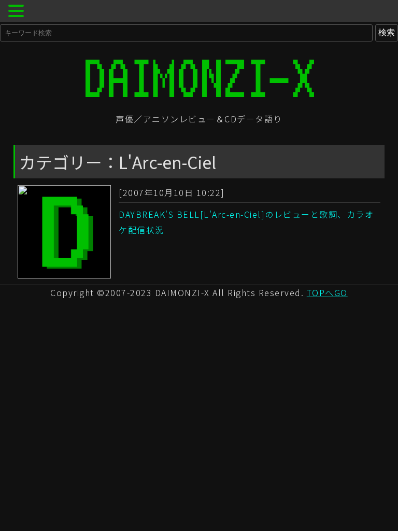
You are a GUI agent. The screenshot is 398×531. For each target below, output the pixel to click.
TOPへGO (327, 292)
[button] (17, 12)
